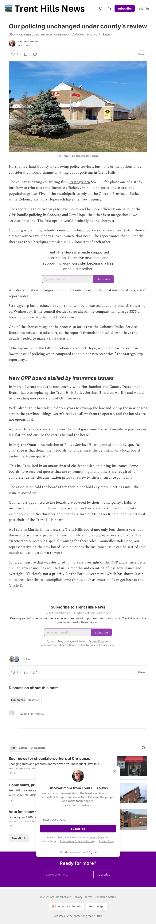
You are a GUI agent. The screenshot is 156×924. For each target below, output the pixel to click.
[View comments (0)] (26, 54)
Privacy (77, 897)
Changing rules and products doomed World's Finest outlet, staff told (54, 764)
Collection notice (105, 897)
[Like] (11, 800)
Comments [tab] (18, 700)
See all (16, 838)
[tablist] (25, 700)
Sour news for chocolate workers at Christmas (49, 758)
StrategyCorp (79, 182)
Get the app (96, 906)
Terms (88, 897)
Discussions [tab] (38, 747)
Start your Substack (68, 906)
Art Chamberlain (28, 41)
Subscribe (125, 8)
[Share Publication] (109, 8)
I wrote (30, 387)
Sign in (144, 8)
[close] (114, 771)
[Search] (101, 8)
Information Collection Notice (77, 841)
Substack (59, 916)
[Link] (3, 378)
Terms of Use (96, 837)
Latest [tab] (23, 747)
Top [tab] (13, 747)
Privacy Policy (106, 841)
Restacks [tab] (33, 700)
